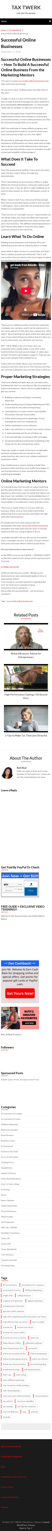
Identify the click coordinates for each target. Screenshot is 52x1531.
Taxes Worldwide (9, 1249)
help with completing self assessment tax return (25, 1316)
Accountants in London (11, 1113)
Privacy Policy (7, 1487)
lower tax (34, 1338)
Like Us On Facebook (11, 1446)
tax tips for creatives (26, 1406)
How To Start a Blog (10, 1184)
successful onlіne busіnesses (31, 81)
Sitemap (4, 1507)
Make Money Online (12, 1343)
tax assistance (41, 1396)
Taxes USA (6, 1244)
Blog (3, 1466)
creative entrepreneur (13, 1301)
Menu (4, 21)
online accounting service (14, 1353)
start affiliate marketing (13, 1380)
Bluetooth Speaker (9, 1130)
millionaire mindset (33, 1343)
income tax (8, 1327)
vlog (24, 1411)
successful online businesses (20, 601)
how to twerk (38, 1322)
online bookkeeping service (15, 1359)
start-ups (7, 1374)
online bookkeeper (38, 1353)
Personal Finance (8, 1211)
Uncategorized (7, 1265)
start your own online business (17, 1396)
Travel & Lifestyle (9, 1260)
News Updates (7, 1200)
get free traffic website (13, 1311)
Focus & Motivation (9, 1157)
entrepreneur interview (13, 1306)
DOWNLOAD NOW (10, 567)
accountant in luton (12, 1290)
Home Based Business (11, 1178)
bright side (8, 1295)
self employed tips (32, 1369)
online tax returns (40, 1359)
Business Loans (8, 1140)
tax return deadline (25, 1401)
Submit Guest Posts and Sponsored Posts (20, 1079)
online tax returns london (14, 1364)
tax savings (8, 1406)
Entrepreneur (15, 30)
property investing (11, 1369)
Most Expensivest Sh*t (13, 1348)
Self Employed (7, 1222)
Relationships (7, 1216)
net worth (32, 1348)
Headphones (7, 1168)
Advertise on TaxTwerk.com (13, 1477)
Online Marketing (9, 1206)
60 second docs (10, 1285)
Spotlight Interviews (10, 1233)
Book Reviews (7, 1135)
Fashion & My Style (9, 1151)
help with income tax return (15, 1322)
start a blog (21, 1374)
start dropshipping (11, 1390)
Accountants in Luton (11, 1119)
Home (3, 30)
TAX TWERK (26, 7)
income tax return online (14, 1332)
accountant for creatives (33, 1285)
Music (3, 1195)
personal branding (38, 1364)
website (34, 1411)
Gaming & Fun (7, 1162)
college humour (24, 1295)
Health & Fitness (8, 1173)
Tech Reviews (7, 1254)
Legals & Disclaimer (9, 1497)
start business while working (16, 1385)
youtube (7, 1417)
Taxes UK (5, 1238)
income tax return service (14, 1338)
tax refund (7, 1401)
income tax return (25, 1327)
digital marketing (34, 1301)
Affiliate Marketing (9, 1124)
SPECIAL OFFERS (9, 1227)
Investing (5, 1189)
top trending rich (10, 1411)
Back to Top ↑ (26, 1528)
